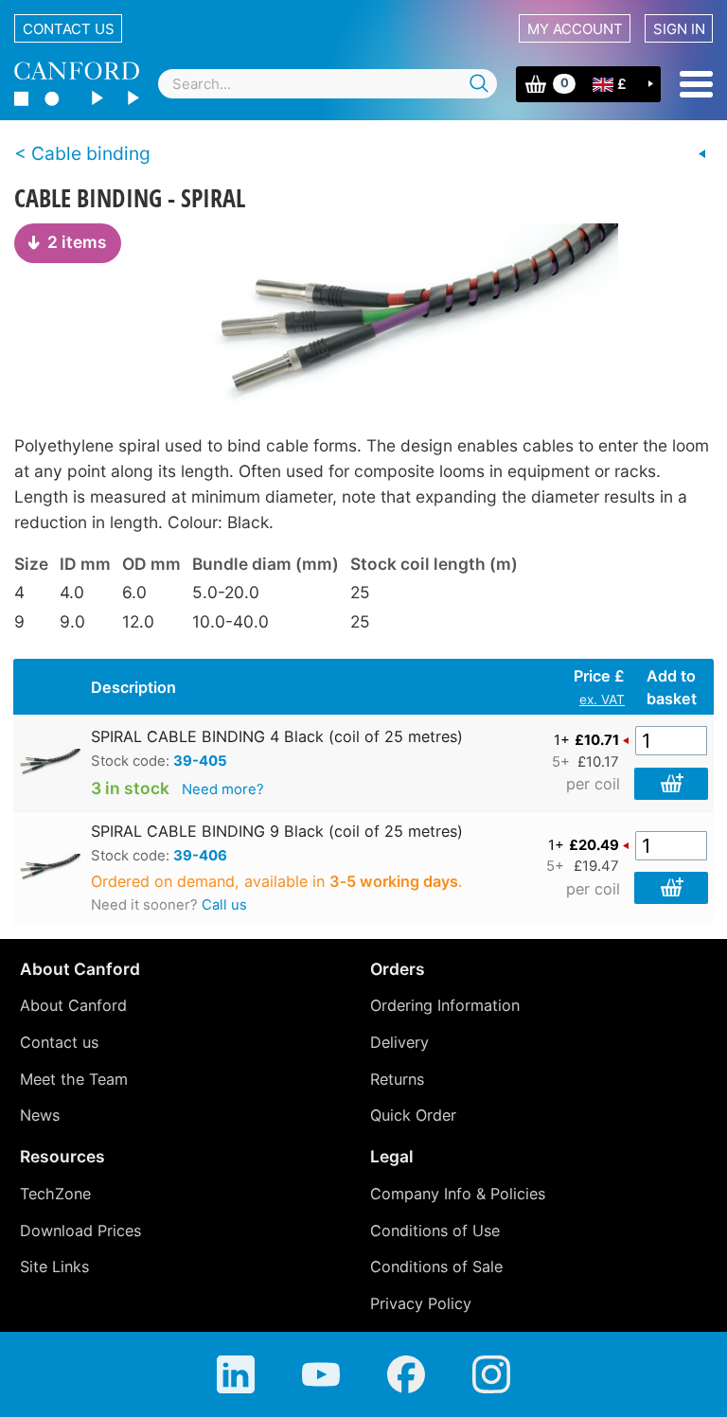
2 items (77, 242)
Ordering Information (445, 1005)
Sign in (679, 29)
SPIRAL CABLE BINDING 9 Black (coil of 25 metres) (277, 831)
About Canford (73, 1005)
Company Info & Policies (457, 1193)
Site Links (54, 1266)
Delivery (399, 1042)
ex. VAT (602, 699)
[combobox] (327, 83)
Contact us (69, 29)
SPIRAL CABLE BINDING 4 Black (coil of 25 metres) (277, 736)
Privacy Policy (420, 1303)
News (40, 1115)
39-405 (200, 761)
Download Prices (80, 1230)
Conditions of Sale (436, 1266)
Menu (696, 84)
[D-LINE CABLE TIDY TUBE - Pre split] (702, 154)
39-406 (200, 855)
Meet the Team (74, 1079)
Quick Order (413, 1115)
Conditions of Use (435, 1230)
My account (575, 29)
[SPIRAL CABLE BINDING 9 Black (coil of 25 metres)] (363, 318)
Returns (397, 1079)
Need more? (223, 789)
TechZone (55, 1193)
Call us (224, 904)
